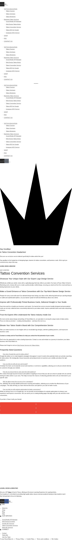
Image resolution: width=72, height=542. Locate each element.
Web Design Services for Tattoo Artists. (28, 345)
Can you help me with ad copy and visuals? (15, 364)
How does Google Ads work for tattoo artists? (16, 354)
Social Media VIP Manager (13, 21)
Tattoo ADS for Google (12, 30)
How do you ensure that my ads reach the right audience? (19, 371)
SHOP (6, 35)
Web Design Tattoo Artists (13, 24)
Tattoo (9, 492)
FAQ (5, 38)
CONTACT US (8, 41)
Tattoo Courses (10, 11)
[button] (36, 45)
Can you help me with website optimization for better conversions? (22, 389)
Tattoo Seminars (10, 14)
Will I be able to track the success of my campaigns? (18, 381)
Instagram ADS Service (12, 32)
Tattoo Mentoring (10, 16)
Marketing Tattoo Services (11, 19)
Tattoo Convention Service (13, 27)
